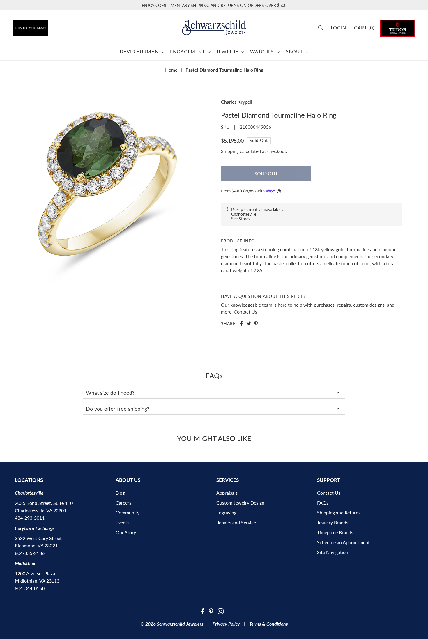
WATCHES (262, 51)
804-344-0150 (30, 588)
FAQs (322, 502)
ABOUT (294, 51)
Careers (123, 502)
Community (127, 512)
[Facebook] (202, 610)
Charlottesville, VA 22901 (40, 510)
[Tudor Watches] (397, 27)
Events (122, 522)
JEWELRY (228, 51)
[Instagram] (221, 610)
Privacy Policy (226, 623)
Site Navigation (332, 552)
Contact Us (245, 311)
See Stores (240, 218)
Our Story (126, 532)
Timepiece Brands (335, 532)
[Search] (322, 27)
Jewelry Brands (332, 522)
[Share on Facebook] (241, 323)
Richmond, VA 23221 (36, 545)
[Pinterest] (211, 610)
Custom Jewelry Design (240, 502)
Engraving (226, 512)
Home (171, 69)
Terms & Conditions (268, 623)
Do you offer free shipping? (117, 409)
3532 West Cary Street (38, 538)
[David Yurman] (44, 25)
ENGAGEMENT (188, 51)
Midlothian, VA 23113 (37, 580)
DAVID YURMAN (140, 51)
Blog (120, 492)
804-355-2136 (30, 553)
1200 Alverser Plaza (35, 573)
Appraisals (227, 492)
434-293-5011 (30, 518)
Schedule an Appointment (343, 542)
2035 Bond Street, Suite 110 (44, 503)
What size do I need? (110, 393)
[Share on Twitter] (248, 323)
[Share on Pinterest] (256, 323)
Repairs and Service (236, 522)
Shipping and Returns (338, 512)
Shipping (230, 151)
